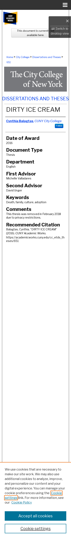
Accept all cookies (35, 516)
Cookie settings (36, 528)
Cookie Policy (21, 502)
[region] (35, 500)
